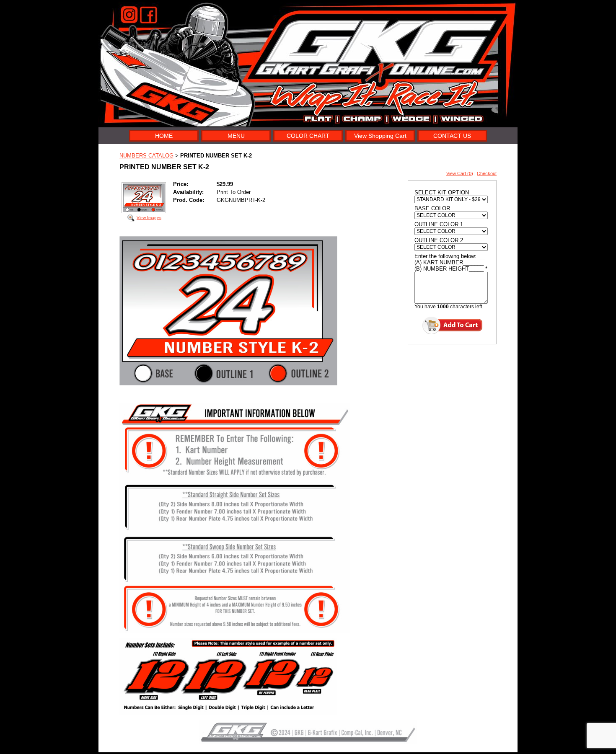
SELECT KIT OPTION (441, 192)
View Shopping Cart (380, 135)
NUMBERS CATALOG (146, 155)
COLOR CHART (308, 135)
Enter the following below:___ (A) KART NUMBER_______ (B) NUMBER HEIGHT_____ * (450, 262)
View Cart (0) (459, 173)
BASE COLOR (432, 208)
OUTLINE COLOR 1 (438, 224)
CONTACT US (452, 135)
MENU (236, 135)
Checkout (487, 173)
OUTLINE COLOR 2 (438, 240)
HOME (164, 135)
